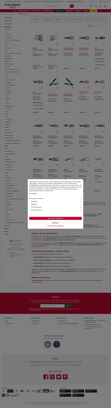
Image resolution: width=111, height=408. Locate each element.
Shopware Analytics (36, 210)
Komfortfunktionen (36, 207)
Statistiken (34, 201)
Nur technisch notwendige (55, 226)
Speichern (55, 223)
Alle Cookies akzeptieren (55, 218)
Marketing (34, 204)
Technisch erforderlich (37, 198)
